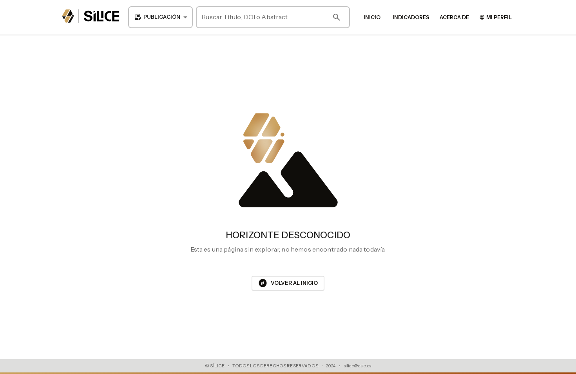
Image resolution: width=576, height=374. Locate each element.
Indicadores (411, 17)
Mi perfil (495, 17)
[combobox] (160, 17)
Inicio (372, 17)
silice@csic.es (357, 366)
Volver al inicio (288, 283)
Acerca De (454, 17)
